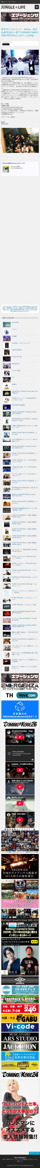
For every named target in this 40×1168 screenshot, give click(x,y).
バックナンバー (18, 1159)
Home (4, 1159)
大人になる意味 (15, 166)
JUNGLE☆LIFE (13, 7)
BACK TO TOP (34, 1153)
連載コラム (20, 1161)
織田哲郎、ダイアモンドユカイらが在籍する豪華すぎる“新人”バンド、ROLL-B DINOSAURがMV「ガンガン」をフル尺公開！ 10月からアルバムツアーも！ (20, 309)
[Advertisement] (20, 200)
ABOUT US (10, 1159)
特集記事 (25, 1159)
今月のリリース (33, 1159)
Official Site (4, 123)
